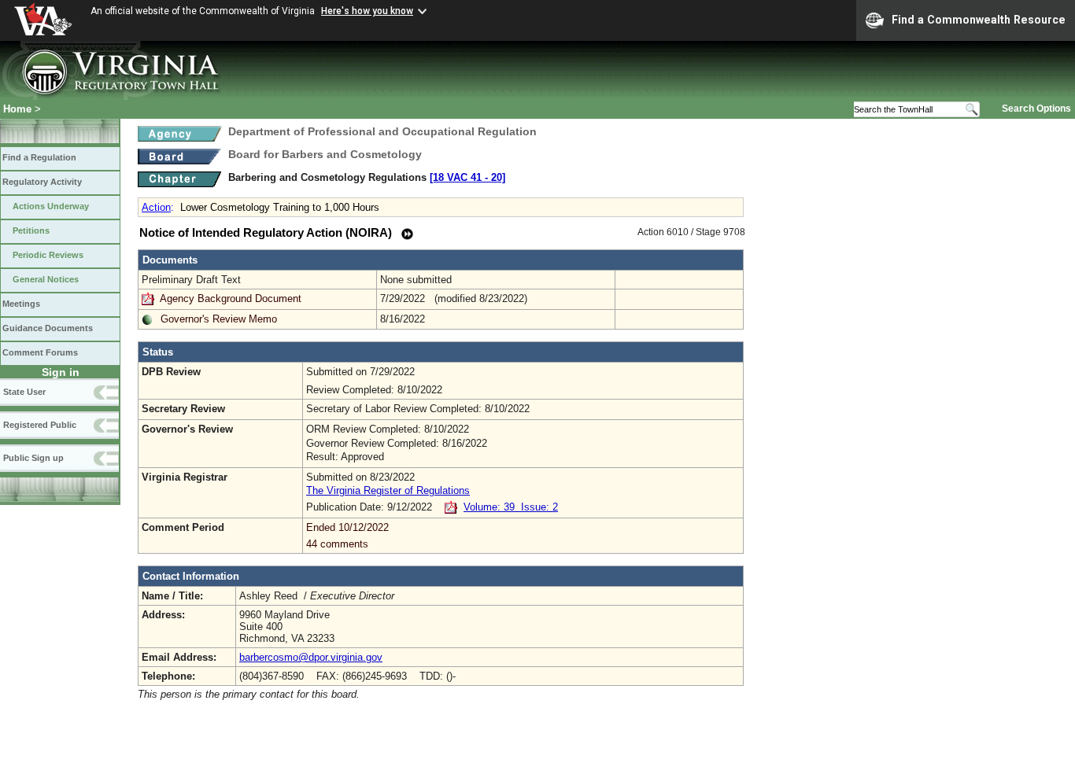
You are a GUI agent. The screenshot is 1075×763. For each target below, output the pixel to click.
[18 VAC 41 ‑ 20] (467, 177)
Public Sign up (33, 458)
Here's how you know (367, 11)
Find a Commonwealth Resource (979, 19)
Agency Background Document (230, 298)
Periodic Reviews (48, 255)
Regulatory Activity (42, 181)
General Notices (46, 279)
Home (17, 109)
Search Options (1036, 108)
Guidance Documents (47, 328)
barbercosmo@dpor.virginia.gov (310, 657)
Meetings (21, 303)
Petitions (31, 230)
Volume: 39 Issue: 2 (511, 507)
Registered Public (39, 424)
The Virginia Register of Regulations (388, 490)
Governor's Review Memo (219, 319)
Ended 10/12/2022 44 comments (347, 536)
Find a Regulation (39, 157)
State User (24, 391)
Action (156, 207)
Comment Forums (40, 352)
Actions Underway (51, 206)
